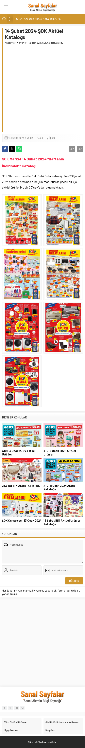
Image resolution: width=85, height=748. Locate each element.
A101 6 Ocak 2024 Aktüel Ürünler (59, 452)
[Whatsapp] (22, 708)
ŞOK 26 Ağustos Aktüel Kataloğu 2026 (38, 18)
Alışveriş (21, 42)
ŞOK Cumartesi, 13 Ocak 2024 (22, 520)
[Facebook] (4, 708)
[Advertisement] (42, 89)
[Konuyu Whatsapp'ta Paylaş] (19, 149)
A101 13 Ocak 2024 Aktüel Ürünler (19, 452)
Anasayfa (10, 42)
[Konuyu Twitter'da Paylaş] (12, 149)
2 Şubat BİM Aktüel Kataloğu (21, 485)
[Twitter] (10, 708)
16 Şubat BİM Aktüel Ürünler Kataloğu (61, 522)
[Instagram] (16, 708)
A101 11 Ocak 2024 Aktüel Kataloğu (59, 487)
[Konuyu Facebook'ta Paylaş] (5, 149)
